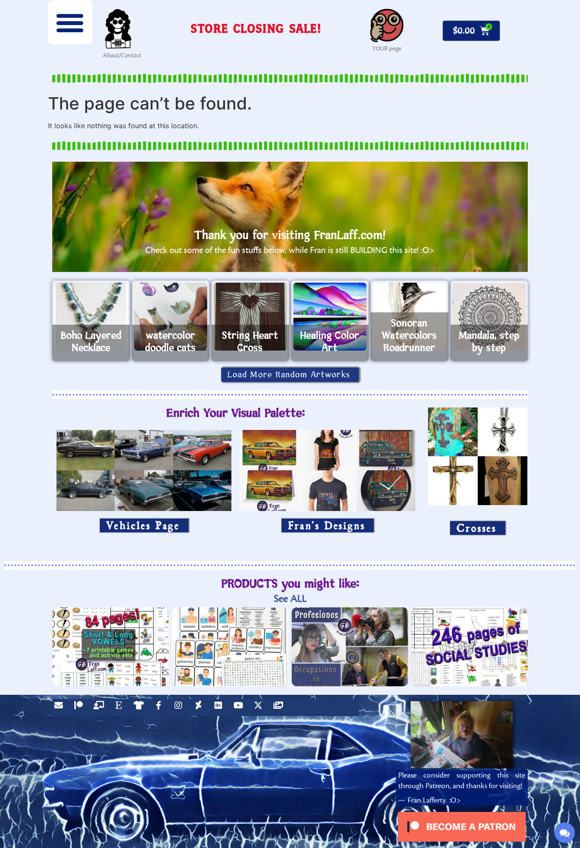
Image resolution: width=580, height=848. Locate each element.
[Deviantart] (200, 707)
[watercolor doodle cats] (171, 317)
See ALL (290, 598)
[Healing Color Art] (330, 317)
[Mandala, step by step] (489, 317)
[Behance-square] (220, 707)
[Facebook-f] (160, 707)
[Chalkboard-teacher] (100, 707)
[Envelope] (60, 707)
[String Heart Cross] (250, 317)
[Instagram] (180, 707)
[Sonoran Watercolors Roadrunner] (409, 317)
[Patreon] (80, 707)
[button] (70, 22)
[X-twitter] (260, 707)
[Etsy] (120, 707)
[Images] (280, 707)
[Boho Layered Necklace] (91, 317)
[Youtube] (240, 707)
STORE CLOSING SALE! (256, 28)
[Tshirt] (140, 707)
